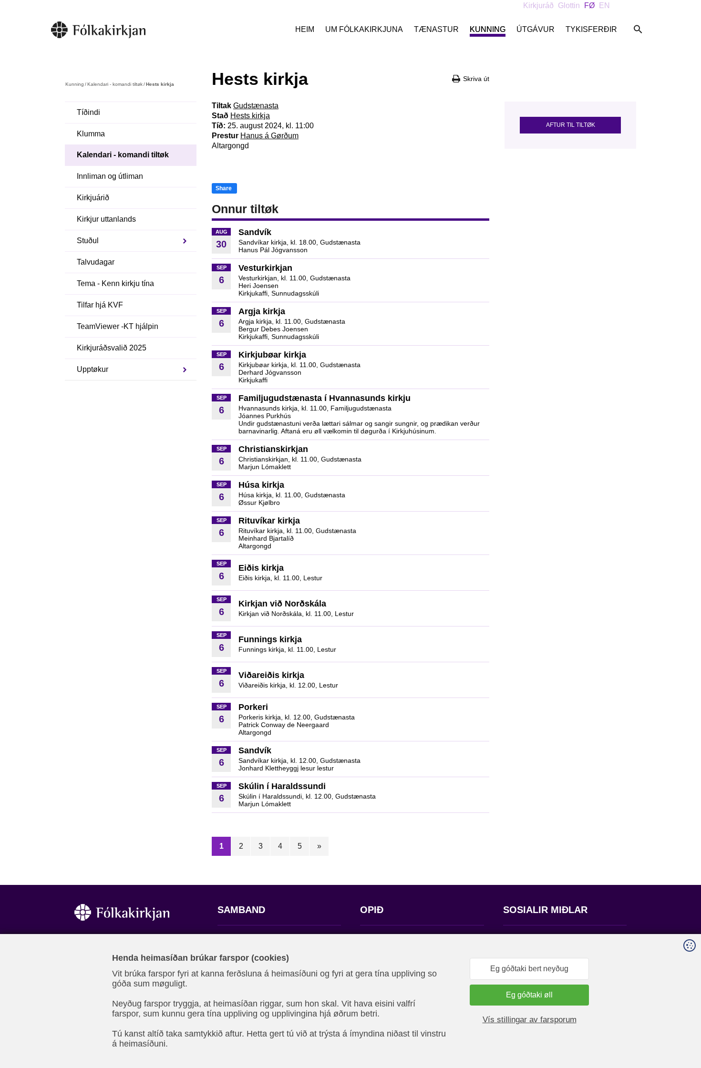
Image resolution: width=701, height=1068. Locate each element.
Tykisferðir (591, 29)
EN (604, 5)
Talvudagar (95, 262)
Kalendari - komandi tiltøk (115, 84)
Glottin (569, 5)
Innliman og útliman (110, 176)
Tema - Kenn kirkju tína (115, 283)
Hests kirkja (250, 116)
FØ (589, 5)
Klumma (91, 134)
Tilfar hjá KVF (100, 305)
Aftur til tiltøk (570, 125)
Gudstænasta (255, 106)
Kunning (487, 29)
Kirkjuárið (93, 198)
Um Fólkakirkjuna (364, 29)
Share (224, 188)
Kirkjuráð (538, 5)
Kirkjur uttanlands (106, 219)
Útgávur (535, 29)
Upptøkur (92, 369)
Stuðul (88, 240)
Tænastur (436, 29)
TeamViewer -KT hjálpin (117, 326)
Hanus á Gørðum (269, 136)
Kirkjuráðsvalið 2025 (111, 348)
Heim (304, 29)
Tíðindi (88, 112)
